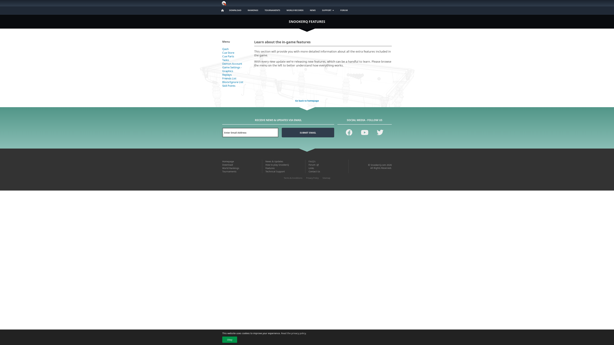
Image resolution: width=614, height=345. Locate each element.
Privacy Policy (312, 178)
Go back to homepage (307, 100)
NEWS (313, 10)
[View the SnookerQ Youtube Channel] (364, 132)
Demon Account (232, 63)
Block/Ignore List (232, 82)
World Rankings (230, 168)
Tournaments (229, 171)
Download (227, 164)
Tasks (225, 60)
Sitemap (326, 178)
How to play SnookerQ (277, 164)
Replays (227, 75)
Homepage (228, 161)
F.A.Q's (312, 161)
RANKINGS (253, 10)
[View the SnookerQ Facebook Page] (349, 132)
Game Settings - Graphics (232, 69)
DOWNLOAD (235, 10)
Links (311, 168)
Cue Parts (228, 56)
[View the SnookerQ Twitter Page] (380, 132)
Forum (312, 164)
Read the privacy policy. (293, 333)
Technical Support (275, 171)
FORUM (344, 10)
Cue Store (228, 52)
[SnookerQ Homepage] (223, 4)
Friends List (229, 78)
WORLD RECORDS (295, 10)
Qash (225, 49)
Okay (229, 339)
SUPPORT (326, 10)
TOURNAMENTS (272, 10)
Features (270, 168)
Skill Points (228, 86)
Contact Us (314, 171)
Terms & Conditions (293, 178)
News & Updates (274, 161)
